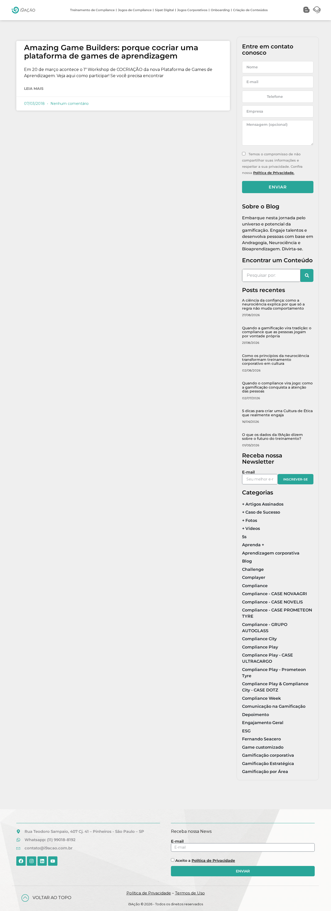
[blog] (306, 10)
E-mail (248, 472)
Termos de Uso (190, 893)
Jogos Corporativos (192, 10)
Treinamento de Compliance (92, 10)
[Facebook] (21, 861)
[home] (23, 10)
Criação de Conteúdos (250, 10)
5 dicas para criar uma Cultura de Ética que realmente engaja (277, 413)
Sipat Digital (164, 10)
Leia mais (33, 88)
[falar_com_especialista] (317, 10)
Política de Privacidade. (273, 173)
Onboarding (220, 10)
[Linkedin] (42, 861)
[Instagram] (31, 861)
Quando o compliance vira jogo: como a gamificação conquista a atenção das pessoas (277, 387)
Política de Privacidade (213, 860)
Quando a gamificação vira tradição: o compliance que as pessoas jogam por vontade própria (276, 332)
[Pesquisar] (306, 275)
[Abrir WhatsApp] (318, 898)
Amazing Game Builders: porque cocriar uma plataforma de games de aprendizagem (111, 51)
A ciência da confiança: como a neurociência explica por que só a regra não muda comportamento (273, 304)
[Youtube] (52, 861)
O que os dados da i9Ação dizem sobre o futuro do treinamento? (272, 436)
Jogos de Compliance (135, 10)
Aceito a (205, 860)
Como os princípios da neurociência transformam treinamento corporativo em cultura (275, 359)
